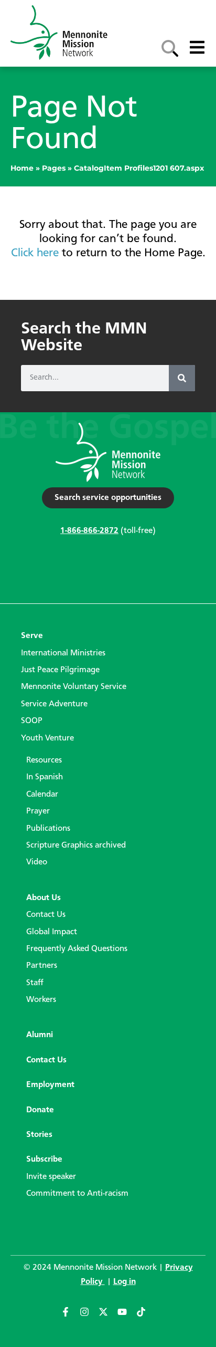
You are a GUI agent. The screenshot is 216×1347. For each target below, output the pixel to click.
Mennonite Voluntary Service (73, 687)
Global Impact (51, 932)
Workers (41, 1000)
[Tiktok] (145, 1316)
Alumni (39, 1035)
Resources (44, 760)
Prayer (38, 811)
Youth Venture (47, 738)
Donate (40, 1110)
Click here (35, 253)
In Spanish (44, 777)
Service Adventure (54, 704)
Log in (124, 1282)
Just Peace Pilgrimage (60, 670)
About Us (43, 898)
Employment (50, 1085)
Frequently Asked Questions (76, 949)
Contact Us (46, 915)
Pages (54, 168)
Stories (39, 1135)
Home (22, 168)
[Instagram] (89, 1316)
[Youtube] (126, 1316)
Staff (35, 983)
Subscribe (44, 1159)
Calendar (42, 794)
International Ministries (63, 653)
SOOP (31, 721)
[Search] (182, 378)
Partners (41, 966)
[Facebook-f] (70, 1316)
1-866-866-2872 (89, 531)
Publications (48, 828)
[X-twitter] (108, 1316)
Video (36, 862)
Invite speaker (51, 1177)
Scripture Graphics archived (76, 845)
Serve (32, 636)
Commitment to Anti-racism (77, 1193)
